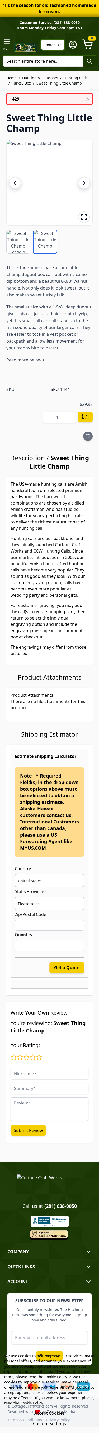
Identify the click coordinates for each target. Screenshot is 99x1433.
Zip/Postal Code (30, 914)
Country (23, 869)
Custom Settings (49, 1423)
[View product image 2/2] (45, 242)
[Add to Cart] (85, 417)
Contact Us (52, 44)
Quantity (23, 935)
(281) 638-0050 (60, 1206)
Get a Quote (66, 967)
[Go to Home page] (25, 47)
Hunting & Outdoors (40, 77)
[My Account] (73, 44)
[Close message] (87, 99)
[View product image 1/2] (18, 242)
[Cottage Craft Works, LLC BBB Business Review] (49, 1221)
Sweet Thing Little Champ (59, 83)
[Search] (89, 61)
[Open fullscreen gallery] (84, 217)
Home (11, 77)
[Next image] (84, 183)
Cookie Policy (55, 1376)
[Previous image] (15, 183)
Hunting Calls (76, 77)
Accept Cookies (49, 1413)
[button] (49, 182)
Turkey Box (21, 83)
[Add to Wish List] (88, 436)
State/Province (29, 891)
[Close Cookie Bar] (7, 1356)
